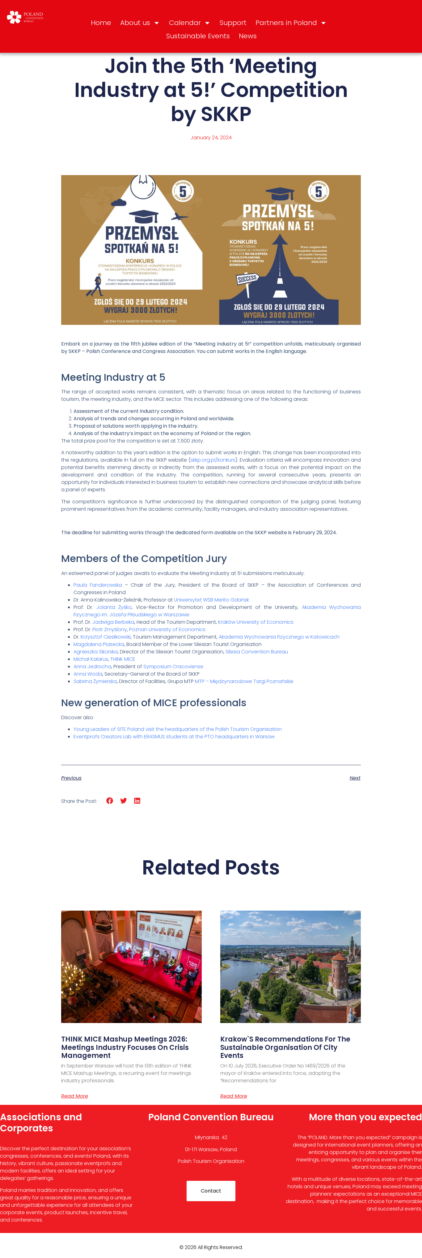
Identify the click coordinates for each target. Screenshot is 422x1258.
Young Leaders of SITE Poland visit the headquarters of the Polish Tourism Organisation (178, 729)
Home (101, 22)
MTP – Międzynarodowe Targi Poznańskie (244, 681)
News (248, 36)
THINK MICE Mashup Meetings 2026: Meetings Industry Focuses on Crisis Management (125, 1047)
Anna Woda (88, 673)
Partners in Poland (286, 22)
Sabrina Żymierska (95, 681)
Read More (74, 1096)
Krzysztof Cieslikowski (106, 636)
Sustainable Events (198, 36)
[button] (109, 800)
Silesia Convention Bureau (257, 651)
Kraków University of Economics (255, 622)
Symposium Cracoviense (173, 666)
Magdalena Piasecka (99, 644)
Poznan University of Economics (167, 629)
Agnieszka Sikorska (96, 651)
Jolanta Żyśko (114, 607)
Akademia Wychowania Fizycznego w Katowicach (279, 636)
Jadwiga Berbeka (113, 622)
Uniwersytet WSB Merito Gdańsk (211, 599)
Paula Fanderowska (98, 585)
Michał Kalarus (91, 659)
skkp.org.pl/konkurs (213, 459)
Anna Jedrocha (92, 666)
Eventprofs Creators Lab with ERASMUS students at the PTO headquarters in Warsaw (174, 736)
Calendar (185, 22)
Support (233, 22)
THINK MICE (122, 659)
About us (135, 22)
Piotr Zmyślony (109, 629)
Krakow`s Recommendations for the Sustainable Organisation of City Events (285, 1047)
